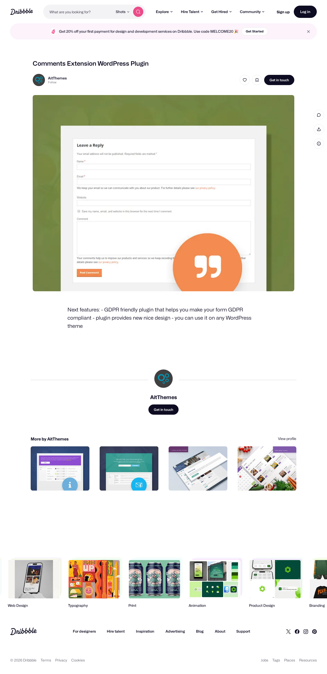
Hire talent (116, 631)
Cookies (78, 660)
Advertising (175, 631)
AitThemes (57, 78)
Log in (305, 11)
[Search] (138, 12)
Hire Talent (190, 11)
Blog (200, 631)
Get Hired (219, 11)
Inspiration (145, 631)
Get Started (255, 31)
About (220, 631)
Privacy (61, 660)
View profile (287, 438)
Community (250, 11)
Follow (52, 82)
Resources (308, 660)
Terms (46, 660)
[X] (288, 631)
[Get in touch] (59, 481)
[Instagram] (305, 631)
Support (243, 631)
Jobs (264, 660)
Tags (276, 660)
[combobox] (78, 12)
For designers (84, 631)
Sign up (283, 12)
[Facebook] (297, 631)
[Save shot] (257, 80)
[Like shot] (245, 80)
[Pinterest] (314, 631)
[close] (308, 32)
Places (289, 660)
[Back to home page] (21, 11)
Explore (162, 11)
